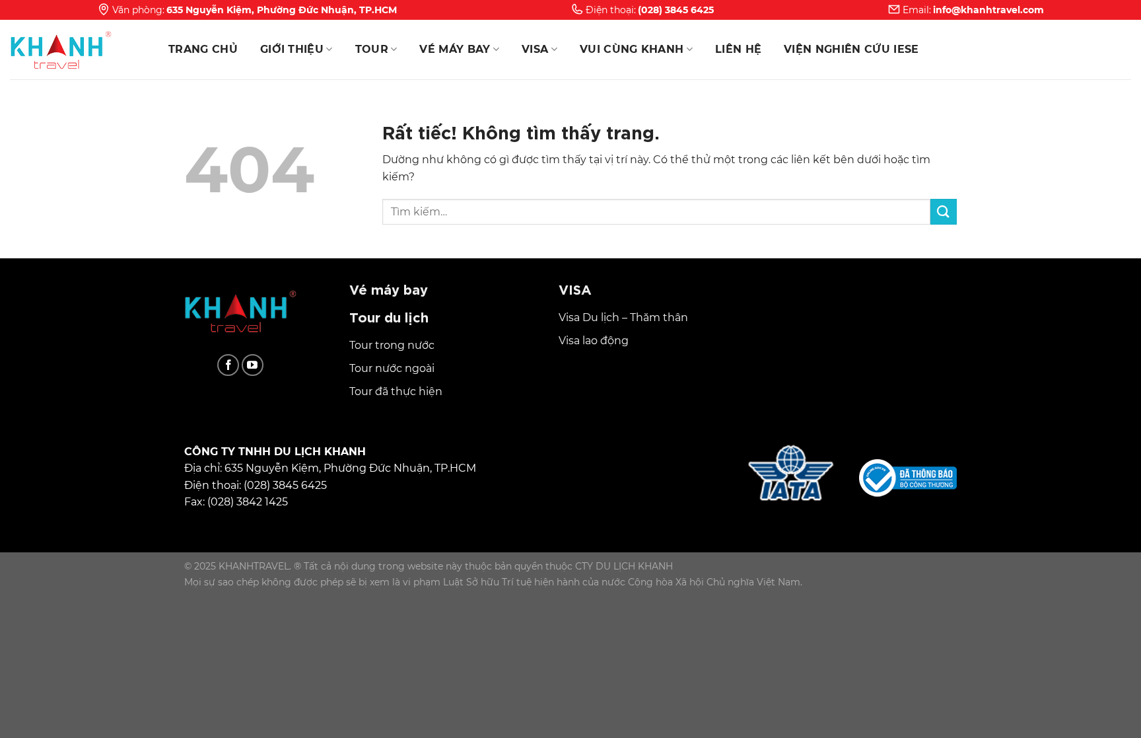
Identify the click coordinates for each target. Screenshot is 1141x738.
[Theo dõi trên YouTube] (252, 365)
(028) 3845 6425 (676, 10)
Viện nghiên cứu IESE (851, 49)
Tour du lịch (389, 316)
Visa (535, 49)
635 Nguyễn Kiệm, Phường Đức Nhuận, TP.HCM (281, 10)
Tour (371, 49)
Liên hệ (738, 49)
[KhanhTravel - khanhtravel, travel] (76, 49)
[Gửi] (943, 212)
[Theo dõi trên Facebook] (228, 365)
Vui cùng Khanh (631, 49)
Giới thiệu (292, 49)
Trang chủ (203, 49)
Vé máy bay (454, 49)
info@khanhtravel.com (988, 10)
